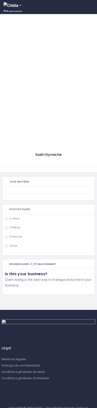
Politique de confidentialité (21, 365)
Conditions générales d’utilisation (25, 378)
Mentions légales (14, 359)
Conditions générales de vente (23, 372)
